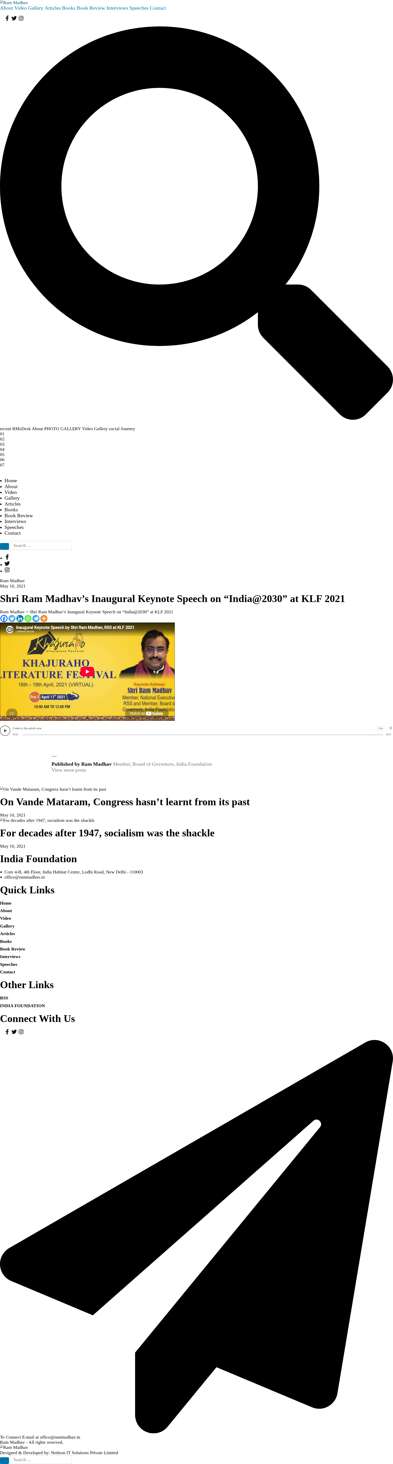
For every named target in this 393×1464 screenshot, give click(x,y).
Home (11, 480)
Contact (158, 8)
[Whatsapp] (28, 618)
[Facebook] (4, 618)
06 (2, 459)
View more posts (69, 770)
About (6, 8)
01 (2, 433)
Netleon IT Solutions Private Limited (84, 1452)
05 (2, 454)
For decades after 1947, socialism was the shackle (107, 833)
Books (69, 8)
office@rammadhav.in (25, 877)
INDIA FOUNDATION (22, 1005)
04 (2, 449)
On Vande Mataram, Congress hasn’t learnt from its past (125, 801)
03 (2, 444)
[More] (43, 618)
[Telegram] (36, 618)
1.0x (380, 728)
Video (20, 8)
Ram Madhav (12, 1442)
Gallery (35, 8)
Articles (53, 8)
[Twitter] (12, 618)
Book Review (91, 8)
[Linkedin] (20, 618)
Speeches (139, 8)
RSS (4, 997)
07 (2, 464)
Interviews (117, 8)
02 (2, 438)
